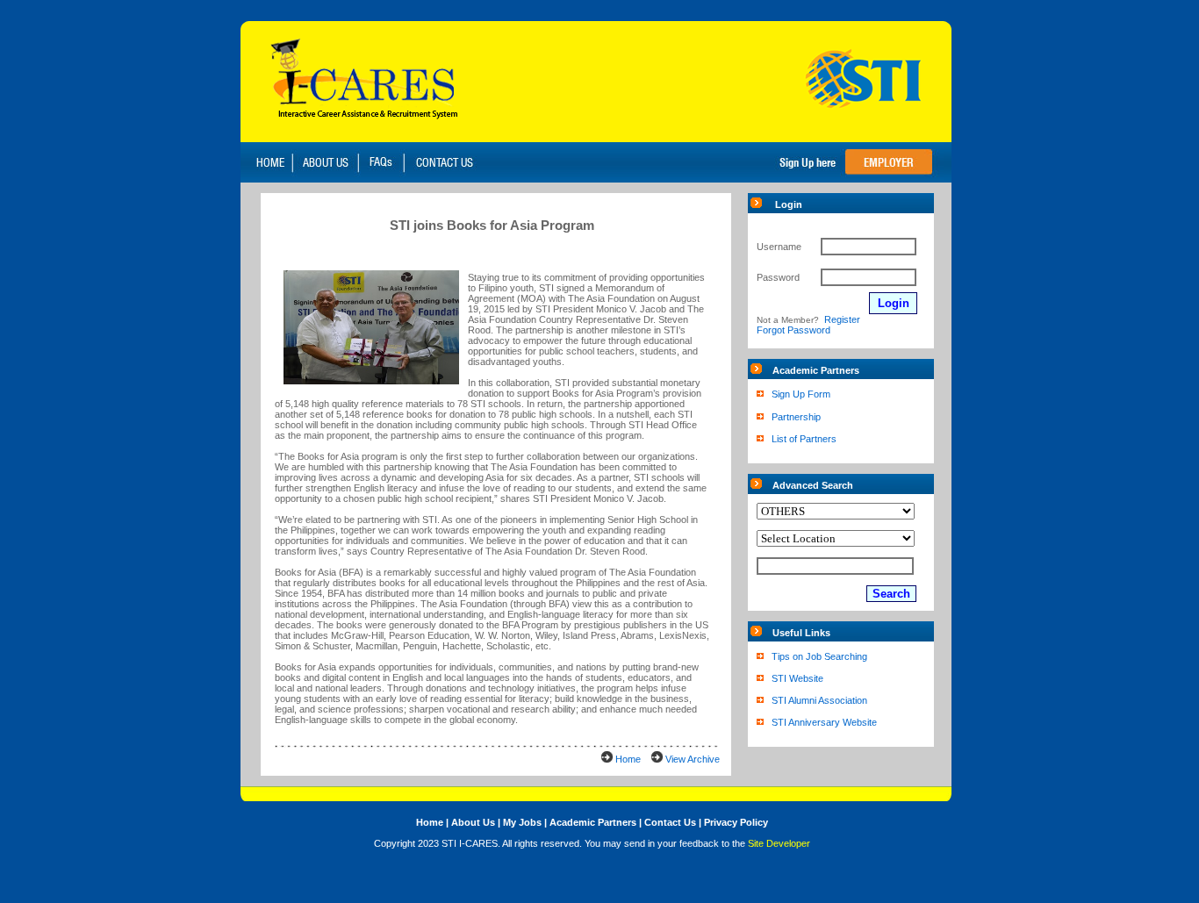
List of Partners (804, 439)
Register (842, 319)
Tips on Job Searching (819, 656)
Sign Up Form (801, 394)
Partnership (796, 417)
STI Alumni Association (819, 700)
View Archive (692, 759)
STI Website (797, 678)
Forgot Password (793, 330)
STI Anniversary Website (824, 722)
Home (628, 759)
